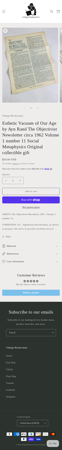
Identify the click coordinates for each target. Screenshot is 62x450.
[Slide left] (24, 108)
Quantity (6, 174)
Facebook (10, 390)
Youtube (10, 383)
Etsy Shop (10, 362)
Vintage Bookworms (27, 444)
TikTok (9, 369)
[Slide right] (37, 108)
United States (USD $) (29, 423)
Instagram (10, 397)
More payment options (31, 207)
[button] (3, 11)
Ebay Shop (11, 376)
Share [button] (8, 236)
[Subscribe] (52, 332)
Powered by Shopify (40, 444)
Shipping (15, 163)
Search (9, 356)
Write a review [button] (31, 292)
